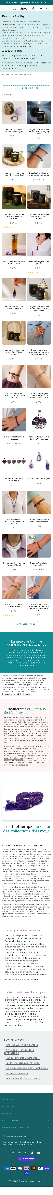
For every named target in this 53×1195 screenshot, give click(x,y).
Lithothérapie (15, 709)
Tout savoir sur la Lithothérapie (23, 1057)
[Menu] (3, 8)
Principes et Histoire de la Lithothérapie (19, 1051)
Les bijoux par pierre (17, 1072)
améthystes (9, 901)
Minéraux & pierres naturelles (22, 1044)
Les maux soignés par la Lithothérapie (27, 1067)
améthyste (13, 652)
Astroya (20, 1181)
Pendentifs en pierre (21, 65)
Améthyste (8, 24)
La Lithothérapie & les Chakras (23, 1062)
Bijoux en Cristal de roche (22, 58)
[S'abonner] (49, 1136)
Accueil (5, 74)
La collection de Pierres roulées (23, 1077)
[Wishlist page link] (47, 8)
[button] (33, 8)
